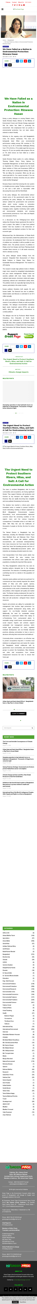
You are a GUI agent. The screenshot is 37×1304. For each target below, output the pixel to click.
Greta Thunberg (7, 1010)
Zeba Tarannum (7, 1112)
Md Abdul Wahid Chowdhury (11, 1040)
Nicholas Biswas (7, 1064)
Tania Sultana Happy (8, 1093)
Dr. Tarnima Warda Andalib (10, 975)
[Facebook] (6, 1289)
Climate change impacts (18, 372)
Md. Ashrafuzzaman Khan (10, 1042)
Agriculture (5, 422)
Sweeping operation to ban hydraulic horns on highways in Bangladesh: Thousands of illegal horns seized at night (18, 406)
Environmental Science (9, 1002)
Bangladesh (5, 46)
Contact (14, 2)
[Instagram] (16, 1289)
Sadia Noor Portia (8, 1074)
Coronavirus (8, 1018)
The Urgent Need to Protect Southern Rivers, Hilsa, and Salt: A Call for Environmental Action (18, 361)
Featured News (7, 1007)
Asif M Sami (6, 949)
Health (4, 1013)
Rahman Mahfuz (7, 1069)
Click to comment (18, 713)
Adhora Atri (6, 933)
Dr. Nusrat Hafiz (7, 973)
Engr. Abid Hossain (8, 981)
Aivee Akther (6, 941)
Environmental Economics (10, 994)
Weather (5, 1106)
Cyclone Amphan (8, 965)
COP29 (5, 962)
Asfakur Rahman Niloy (9, 946)
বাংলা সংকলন (28, 2)
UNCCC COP (6, 1104)
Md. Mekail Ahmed (8, 1048)
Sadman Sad (6, 1077)
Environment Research (9, 989)
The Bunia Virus (9, 1021)
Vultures (6, 1024)
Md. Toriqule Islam (8, 1053)
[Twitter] (11, 1289)
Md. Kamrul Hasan (8, 1045)
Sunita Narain (7, 1088)
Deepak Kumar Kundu (9, 967)
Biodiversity (6, 957)
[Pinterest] (20, 1289)
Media (4, 1056)
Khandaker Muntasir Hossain (11, 1034)
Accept (15, 1302)
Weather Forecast (8, 1109)
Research (5, 1072)
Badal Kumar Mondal (9, 951)
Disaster (5, 970)
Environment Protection (10, 986)
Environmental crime (9, 991)
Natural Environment (9, 1061)
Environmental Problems (10, 999)
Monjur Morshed (8, 1058)
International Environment (10, 1029)
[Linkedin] (25, 1289)
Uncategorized (7, 1101)
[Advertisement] (18, 83)
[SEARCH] (32, 728)
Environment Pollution (9, 983)
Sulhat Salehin (7, 1085)
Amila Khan (6, 943)
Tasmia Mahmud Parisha (10, 1096)
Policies (8, 2)
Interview (5, 1032)
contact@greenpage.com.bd (22, 1280)
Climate (5, 959)
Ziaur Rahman (7, 1115)
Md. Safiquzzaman (8, 1050)
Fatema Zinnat (7, 1005)
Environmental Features (10, 997)
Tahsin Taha (6, 1090)
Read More (23, 1302)
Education (6, 978)
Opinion (5, 1066)
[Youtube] (30, 1289)
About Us (21, 2)
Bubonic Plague (9, 1016)
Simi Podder (6, 1082)
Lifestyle (5, 1037)
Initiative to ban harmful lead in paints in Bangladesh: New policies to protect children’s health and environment (18, 784)
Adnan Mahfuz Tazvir (9, 935)
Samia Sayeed (7, 1080)
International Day (8, 1026)
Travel (4, 1099)
